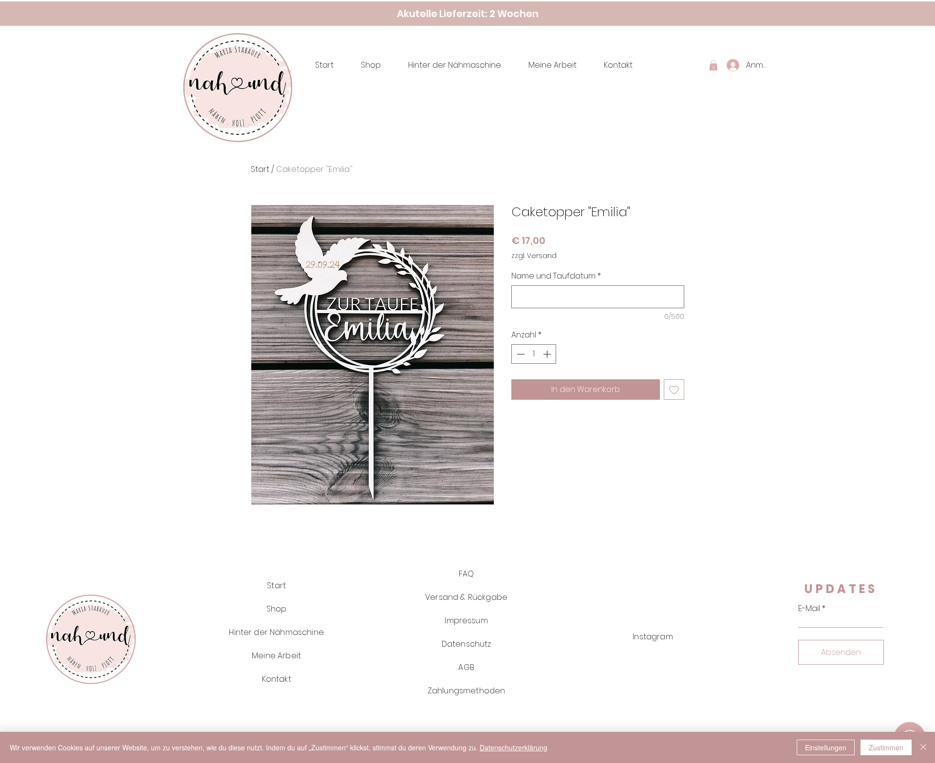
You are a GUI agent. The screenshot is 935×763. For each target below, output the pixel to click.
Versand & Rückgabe (466, 597)
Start (260, 169)
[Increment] (548, 354)
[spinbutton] (533, 354)
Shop (276, 608)
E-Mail (809, 609)
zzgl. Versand (534, 256)
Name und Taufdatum (556, 276)
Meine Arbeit (276, 655)
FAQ (466, 573)
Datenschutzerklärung (513, 747)
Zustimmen (886, 747)
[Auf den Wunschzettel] (674, 389)
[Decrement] (519, 354)
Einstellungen (825, 747)
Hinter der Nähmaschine (276, 632)
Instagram (653, 636)
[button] (713, 65)
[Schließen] (923, 747)
